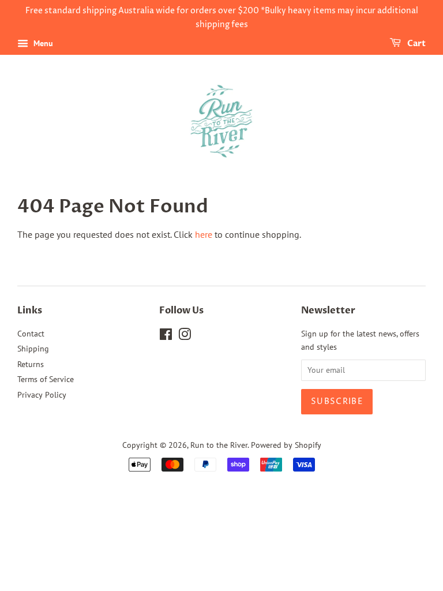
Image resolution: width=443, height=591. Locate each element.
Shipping (33, 348)
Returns (30, 364)
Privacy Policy (41, 395)
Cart (416, 43)
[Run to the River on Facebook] (165, 336)
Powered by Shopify (286, 445)
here (203, 234)
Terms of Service (45, 379)
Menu (42, 43)
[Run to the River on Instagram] (184, 336)
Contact (30, 333)
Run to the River (218, 445)
